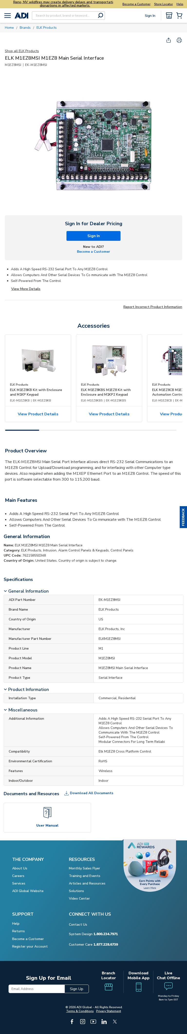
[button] (183, 517)
